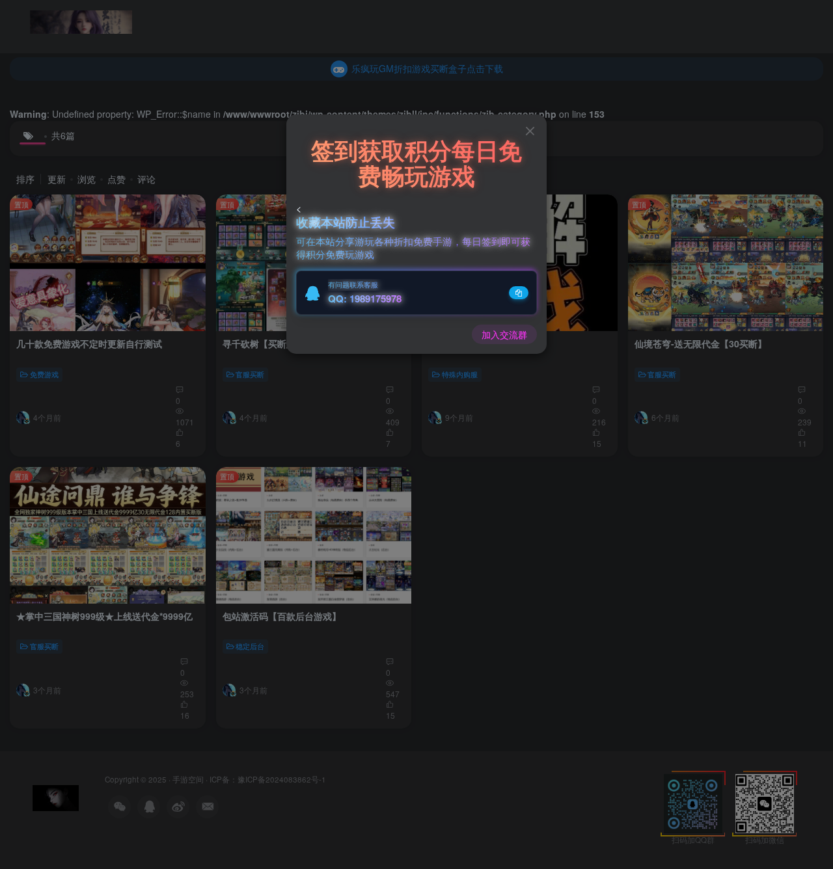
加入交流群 (504, 334)
